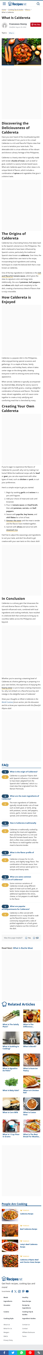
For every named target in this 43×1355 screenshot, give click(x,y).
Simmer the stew (13, 520)
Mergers (6, 1332)
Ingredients (8, 1301)
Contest (25, 1328)
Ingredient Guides (29, 1318)
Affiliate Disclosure (28, 1332)
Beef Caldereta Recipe (28, 1229)
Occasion (7, 1305)
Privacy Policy (8, 1340)
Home (4, 9)
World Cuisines (7, 702)
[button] (38, 1352)
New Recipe (26, 1301)
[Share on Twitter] (13, 1352)
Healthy (25, 1297)
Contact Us (26, 1325)
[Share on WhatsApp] (21, 1352)
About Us (7, 1325)
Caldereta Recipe (26, 1214)
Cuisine (6, 1312)
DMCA (6, 1336)
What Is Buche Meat (23, 948)
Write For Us (8, 1328)
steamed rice (12, 530)
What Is (27, 9)
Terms (24, 1336)
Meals (6, 1297)
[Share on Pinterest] (35, 25)
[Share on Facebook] (4, 1352)
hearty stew (7, 688)
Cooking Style (9, 1318)
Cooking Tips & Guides (15, 9)
